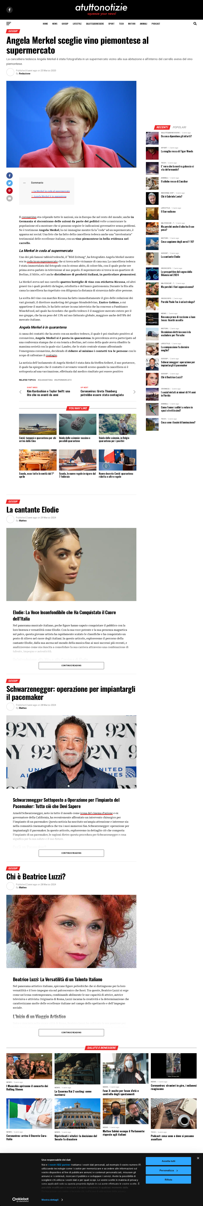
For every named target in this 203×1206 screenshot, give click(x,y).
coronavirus (29, 217)
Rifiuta (168, 1179)
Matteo (23, 520)
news (54, 23)
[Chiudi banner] (198, 1158)
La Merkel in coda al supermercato (52, 191)
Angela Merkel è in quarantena (50, 196)
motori (131, 23)
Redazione (24, 73)
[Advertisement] (171, 100)
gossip (65, 23)
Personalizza (167, 1170)
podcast (156, 23)
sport (111, 23)
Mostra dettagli (50, 1199)
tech (121, 23)
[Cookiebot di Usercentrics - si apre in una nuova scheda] (20, 1199)
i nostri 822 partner (59, 1164)
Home (45, 23)
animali (143, 23)
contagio (51, 355)
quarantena (46, 380)
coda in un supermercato (42, 261)
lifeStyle (77, 23)
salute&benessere (95, 23)
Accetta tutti (168, 1161)
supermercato (64, 380)
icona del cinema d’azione (96, 813)
